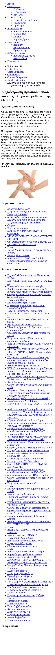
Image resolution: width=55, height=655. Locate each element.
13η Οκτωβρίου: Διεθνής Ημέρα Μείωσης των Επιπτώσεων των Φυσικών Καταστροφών (30, 583)
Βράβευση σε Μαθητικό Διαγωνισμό (25, 540)
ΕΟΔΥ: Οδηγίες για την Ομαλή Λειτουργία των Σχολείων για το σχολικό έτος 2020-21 (30, 378)
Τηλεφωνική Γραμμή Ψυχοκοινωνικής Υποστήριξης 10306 (26, 306)
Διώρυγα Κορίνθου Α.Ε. (19, 611)
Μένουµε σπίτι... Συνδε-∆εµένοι (23, 461)
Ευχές (10, 486)
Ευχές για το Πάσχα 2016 (19, 543)
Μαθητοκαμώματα (22, 31)
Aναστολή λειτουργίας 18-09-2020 (24, 365)
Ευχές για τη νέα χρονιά (18, 620)
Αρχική (11, 3)
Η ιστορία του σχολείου (25, 20)
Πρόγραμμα (19, 25)
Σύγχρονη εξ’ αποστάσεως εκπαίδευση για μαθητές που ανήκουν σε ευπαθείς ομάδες (28, 358)
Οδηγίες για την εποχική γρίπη (22, 546)
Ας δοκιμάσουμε (21, 47)
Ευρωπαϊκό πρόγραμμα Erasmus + (24, 590)
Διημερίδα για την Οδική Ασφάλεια (24, 554)
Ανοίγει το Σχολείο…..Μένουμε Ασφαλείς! (28, 398)
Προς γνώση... (20, 50)
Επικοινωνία (13, 61)
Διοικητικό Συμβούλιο (24, 55)
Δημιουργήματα (21, 39)
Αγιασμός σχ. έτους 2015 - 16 (21, 557)
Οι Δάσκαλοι (19, 23)
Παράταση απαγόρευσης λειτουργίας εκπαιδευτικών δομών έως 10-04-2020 (26, 471)
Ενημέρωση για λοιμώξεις (20, 573)
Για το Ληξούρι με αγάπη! (19, 606)
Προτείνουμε (13, 42)
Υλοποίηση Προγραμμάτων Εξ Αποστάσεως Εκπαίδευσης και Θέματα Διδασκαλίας (29, 438)
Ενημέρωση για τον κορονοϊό (21, 483)
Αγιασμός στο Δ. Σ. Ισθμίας (20, 363)
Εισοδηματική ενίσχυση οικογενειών (25, 587)
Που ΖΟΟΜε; (14, 6)
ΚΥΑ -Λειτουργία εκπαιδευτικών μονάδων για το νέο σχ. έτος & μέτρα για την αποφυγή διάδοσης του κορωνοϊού (30, 371)
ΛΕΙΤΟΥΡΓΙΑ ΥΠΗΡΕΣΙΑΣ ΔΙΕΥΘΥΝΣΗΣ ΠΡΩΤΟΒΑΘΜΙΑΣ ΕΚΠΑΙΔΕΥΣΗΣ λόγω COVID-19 (29, 352)
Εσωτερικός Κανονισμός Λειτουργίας (25, 286)
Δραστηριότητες (15, 28)
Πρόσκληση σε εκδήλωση (20, 576)
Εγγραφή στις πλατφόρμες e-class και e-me (28, 450)
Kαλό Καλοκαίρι (15, 382)
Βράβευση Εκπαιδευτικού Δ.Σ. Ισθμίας (26, 551)
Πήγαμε (17, 36)
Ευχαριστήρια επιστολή (18, 614)
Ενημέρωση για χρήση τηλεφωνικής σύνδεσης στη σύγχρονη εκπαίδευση (30, 424)
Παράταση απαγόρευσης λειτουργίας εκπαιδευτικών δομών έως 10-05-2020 (26, 430)
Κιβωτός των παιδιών (17, 609)
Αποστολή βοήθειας (17, 617)
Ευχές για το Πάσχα (17, 300)
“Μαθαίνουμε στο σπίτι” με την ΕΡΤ (25, 458)
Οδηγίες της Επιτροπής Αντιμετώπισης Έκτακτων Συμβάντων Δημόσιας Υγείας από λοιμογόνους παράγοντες (28, 393)
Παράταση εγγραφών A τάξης (21, 302)
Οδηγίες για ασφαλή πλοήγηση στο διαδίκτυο (29, 447)
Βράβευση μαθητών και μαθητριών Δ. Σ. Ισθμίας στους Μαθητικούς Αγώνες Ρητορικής (29, 290)
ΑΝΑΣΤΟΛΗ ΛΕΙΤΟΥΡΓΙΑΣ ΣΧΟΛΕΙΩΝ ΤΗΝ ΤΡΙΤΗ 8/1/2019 (29, 523)
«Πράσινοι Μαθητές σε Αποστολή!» (25, 420)
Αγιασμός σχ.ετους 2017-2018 (22, 535)
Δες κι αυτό (19, 44)
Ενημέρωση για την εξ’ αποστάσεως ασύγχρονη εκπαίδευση (25, 339)
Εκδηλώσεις (19, 34)
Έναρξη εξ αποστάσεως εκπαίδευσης (25, 311)
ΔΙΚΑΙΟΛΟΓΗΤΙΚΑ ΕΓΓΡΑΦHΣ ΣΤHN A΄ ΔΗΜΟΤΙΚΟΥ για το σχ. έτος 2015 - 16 (29, 561)
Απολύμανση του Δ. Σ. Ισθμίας (22, 401)
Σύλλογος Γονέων (16, 53)
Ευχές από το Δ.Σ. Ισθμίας (20, 538)
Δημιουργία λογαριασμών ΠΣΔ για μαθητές (28, 475)
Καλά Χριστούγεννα (17, 579)
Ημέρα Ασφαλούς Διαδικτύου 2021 (24, 324)
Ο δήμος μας (19, 12)
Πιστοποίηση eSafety (17, 601)
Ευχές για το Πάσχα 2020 (19, 434)
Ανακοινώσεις (20, 58)
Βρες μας (17, 14)
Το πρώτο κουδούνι (16, 592)
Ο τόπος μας (19, 9)
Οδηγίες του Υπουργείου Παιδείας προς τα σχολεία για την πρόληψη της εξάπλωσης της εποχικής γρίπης (29, 511)
